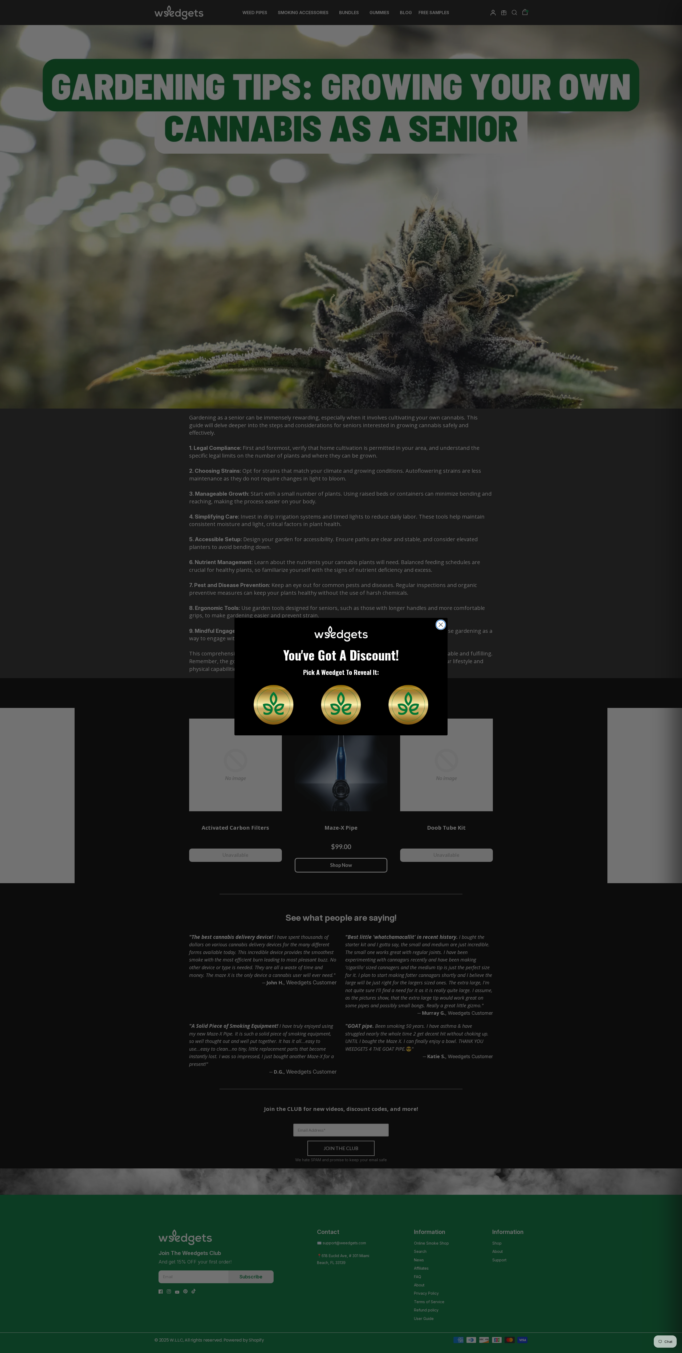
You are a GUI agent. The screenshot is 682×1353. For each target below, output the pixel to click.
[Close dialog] (440, 624)
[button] (274, 705)
